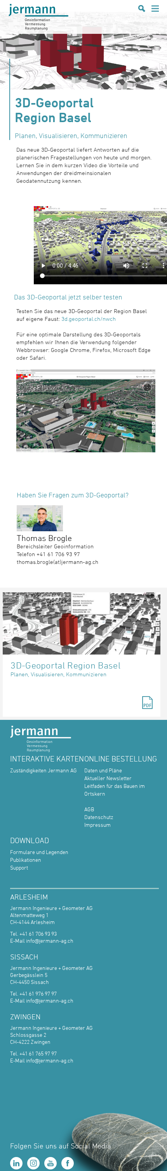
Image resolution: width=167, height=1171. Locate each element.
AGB (89, 809)
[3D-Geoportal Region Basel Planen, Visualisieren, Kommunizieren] (81, 623)
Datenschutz (98, 817)
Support (19, 867)
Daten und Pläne (103, 770)
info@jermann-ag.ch (49, 940)
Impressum (97, 824)
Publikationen (25, 859)
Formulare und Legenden (39, 852)
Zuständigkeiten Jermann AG (43, 770)
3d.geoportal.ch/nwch (88, 318)
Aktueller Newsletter (108, 778)
